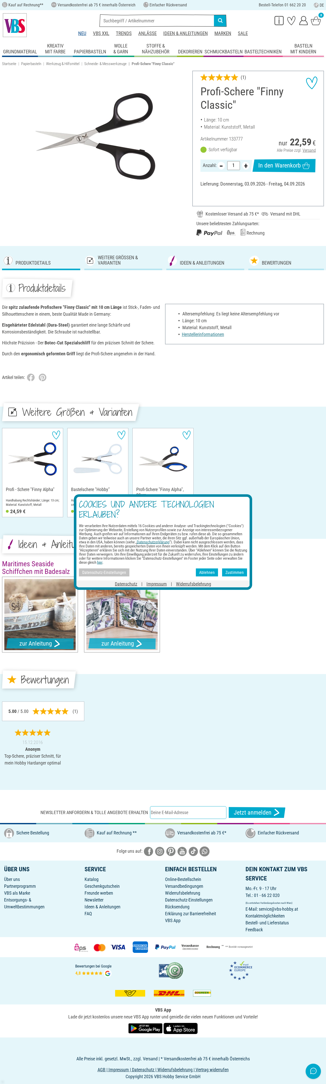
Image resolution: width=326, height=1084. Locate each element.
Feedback (254, 929)
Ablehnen (207, 572)
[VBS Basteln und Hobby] (15, 25)
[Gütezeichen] (171, 970)
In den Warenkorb (279, 165)
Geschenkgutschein (102, 886)
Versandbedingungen (184, 886)
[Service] (279, 20)
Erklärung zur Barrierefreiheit (190, 913)
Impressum (156, 584)
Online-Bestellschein (183, 879)
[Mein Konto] (303, 20)
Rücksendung (177, 906)
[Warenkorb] (316, 20)
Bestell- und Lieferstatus (267, 922)
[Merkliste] (291, 20)
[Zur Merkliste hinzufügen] (311, 83)
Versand (309, 150)
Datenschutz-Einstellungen (189, 900)
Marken (222, 33)
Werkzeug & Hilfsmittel (62, 64)
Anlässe (147, 33)
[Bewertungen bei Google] (93, 970)
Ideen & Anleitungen (185, 33)
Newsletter (94, 900)
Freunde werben (99, 893)
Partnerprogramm (20, 886)
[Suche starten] (220, 20)
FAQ (88, 913)
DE (322, 5)
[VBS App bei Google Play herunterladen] (146, 1028)
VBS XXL (101, 33)
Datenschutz (126, 584)
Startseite (9, 64)
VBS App (173, 920)
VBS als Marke (17, 893)
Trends (124, 33)
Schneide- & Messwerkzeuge (105, 64)
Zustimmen (234, 572)
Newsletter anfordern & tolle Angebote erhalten (94, 812)
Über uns (12, 879)
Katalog (92, 879)
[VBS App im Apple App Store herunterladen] (181, 1028)
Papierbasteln (31, 64)
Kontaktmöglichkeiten (265, 916)
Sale (243, 33)
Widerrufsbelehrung (182, 893)
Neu (82, 33)
